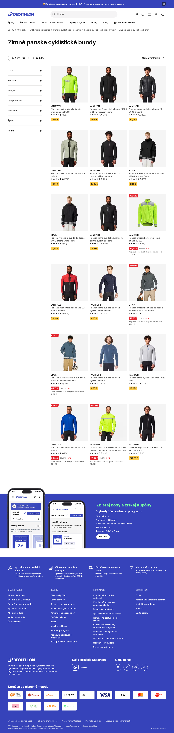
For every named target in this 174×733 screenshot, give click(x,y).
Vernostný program (60, 630)
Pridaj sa (103, 537)
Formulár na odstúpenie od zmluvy (106, 619)
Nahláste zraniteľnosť (47, 721)
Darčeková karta (58, 617)
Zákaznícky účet (58, 595)
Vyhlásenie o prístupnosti (20, 721)
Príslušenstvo (57, 22)
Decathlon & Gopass (103, 647)
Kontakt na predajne (145, 604)
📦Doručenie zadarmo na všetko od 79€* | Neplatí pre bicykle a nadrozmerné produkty (84, 4)
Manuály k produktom (103, 643)
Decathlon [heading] (142, 590)
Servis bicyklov (58, 600)
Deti (43, 22)
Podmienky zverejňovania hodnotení (105, 633)
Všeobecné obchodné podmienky (103, 596)
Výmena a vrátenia (17, 608)
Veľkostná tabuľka (16, 617)
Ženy (22, 22)
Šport (10, 120)
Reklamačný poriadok (103, 609)
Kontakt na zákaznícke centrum (150, 600)
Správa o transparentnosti (118, 721)
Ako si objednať (15, 613)
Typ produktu (15, 100)
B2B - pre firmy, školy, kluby (64, 642)
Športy (11, 22)
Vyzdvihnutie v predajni (19, 600)
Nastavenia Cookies (71, 721)
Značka (11, 90)
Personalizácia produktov (63, 613)
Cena (10, 70)
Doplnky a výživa (77, 22)
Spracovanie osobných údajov (107, 613)
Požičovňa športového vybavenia (61, 636)
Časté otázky (14, 621)
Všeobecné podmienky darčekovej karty (104, 603)
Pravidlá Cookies (93, 721)
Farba (11, 130)
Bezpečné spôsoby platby (20, 604)
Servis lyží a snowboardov (63, 604)
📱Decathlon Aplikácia (124, 22)
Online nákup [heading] (15, 590)
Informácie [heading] (99, 590)
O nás (138, 595)
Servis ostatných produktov (63, 608)
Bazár (53, 621)
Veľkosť (12, 80)
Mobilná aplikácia (59, 626)
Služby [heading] (54, 590)
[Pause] (164, 4)
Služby (94, 22)
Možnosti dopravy (16, 595)
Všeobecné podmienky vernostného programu (104, 626)
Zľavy (106, 22)
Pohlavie (12, 110)
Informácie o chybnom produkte (108, 638)
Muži (32, 22)
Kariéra (139, 608)
